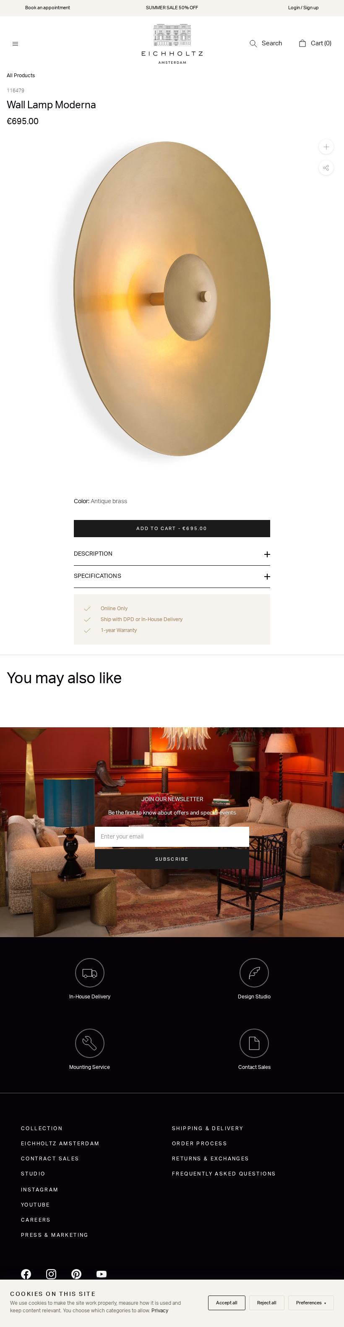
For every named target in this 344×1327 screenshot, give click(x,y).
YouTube (35, 1204)
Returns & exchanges (211, 1158)
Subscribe (172, 859)
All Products (21, 75)
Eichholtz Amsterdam (60, 1143)
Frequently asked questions (224, 1173)
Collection (42, 1128)
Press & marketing (55, 1235)
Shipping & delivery (208, 1128)
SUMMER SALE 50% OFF (172, 7)
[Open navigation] (15, 44)
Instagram (40, 1189)
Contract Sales (50, 1158)
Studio (33, 1173)
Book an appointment (47, 7)
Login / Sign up (303, 7)
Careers (36, 1220)
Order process (199, 1143)
